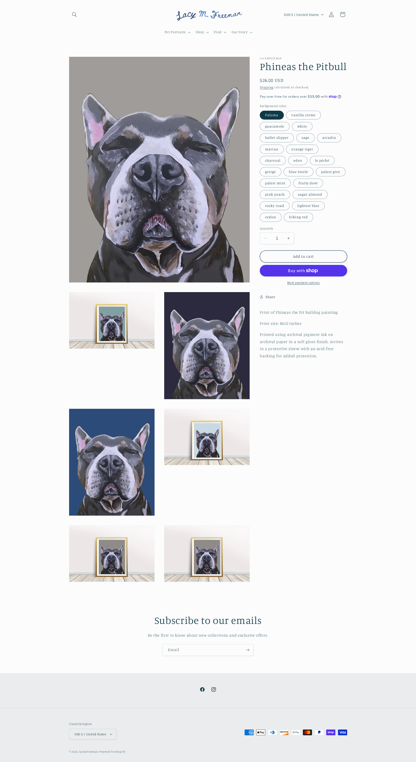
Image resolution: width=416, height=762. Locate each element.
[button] (74, 14)
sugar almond (310, 194)
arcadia (329, 137)
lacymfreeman (88, 751)
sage (305, 137)
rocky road (274, 206)
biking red (298, 217)
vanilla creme (303, 115)
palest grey (330, 171)
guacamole (274, 126)
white (302, 126)
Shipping (266, 87)
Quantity (266, 228)
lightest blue (308, 206)
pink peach (275, 194)
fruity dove (308, 183)
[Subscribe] (247, 650)
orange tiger (302, 149)
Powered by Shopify (112, 751)
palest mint (275, 183)
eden (297, 160)
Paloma (271, 115)
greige (270, 171)
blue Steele (298, 171)
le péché (322, 160)
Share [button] (270, 297)
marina (271, 149)
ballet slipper (277, 137)
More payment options (303, 282)
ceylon (270, 217)
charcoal (272, 160)
